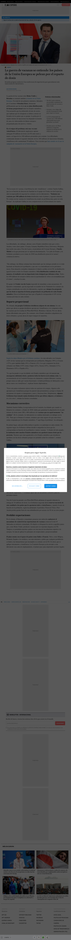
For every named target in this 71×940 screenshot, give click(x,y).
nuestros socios (28, 456)
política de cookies (46, 463)
